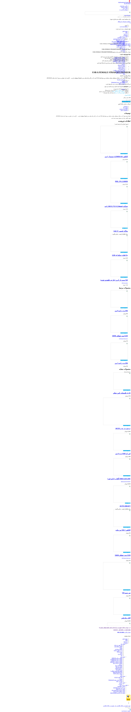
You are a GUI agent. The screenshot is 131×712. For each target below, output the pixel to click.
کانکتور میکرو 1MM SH (119, 57)
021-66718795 (127, 3)
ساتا (124, 74)
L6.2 (124, 49)
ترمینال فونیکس (121, 67)
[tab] (64, 106)
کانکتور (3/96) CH (118, 646)
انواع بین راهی (122, 83)
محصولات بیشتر (124, 110)
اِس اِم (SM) (122, 48)
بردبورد (123, 81)
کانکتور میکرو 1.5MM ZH (119, 60)
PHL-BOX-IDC (121, 65)
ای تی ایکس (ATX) (120, 46)
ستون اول (122, 644)
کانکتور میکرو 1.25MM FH (119, 58)
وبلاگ (126, 32)
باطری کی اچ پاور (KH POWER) (117, 44)
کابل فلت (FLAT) (121, 79)
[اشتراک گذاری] (128, 707)
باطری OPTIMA (121, 37)
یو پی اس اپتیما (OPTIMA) (119, 39)
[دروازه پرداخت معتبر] (128, 700)
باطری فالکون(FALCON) (119, 43)
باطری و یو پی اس (123, 685)
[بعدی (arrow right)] (128, 708)
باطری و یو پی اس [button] (123, 36)
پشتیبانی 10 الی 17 (123, 9)
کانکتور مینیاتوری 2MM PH (119, 61)
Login (125, 15)
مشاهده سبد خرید (124, 26)
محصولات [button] (125, 35)
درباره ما (126, 34)
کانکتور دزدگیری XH (120, 62)
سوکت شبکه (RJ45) (120, 72)
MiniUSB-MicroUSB (120, 71)
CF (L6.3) (123, 50)
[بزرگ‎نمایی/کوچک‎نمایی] (125, 707)
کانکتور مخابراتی (121, 45)
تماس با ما (125, 8)
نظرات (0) (125, 107)
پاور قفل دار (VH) (118, 645)
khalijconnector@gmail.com (124, 2)
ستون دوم (122, 656)
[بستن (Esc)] (129, 707)
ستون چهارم (122, 682)
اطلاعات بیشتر (125, 228)
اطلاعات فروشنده (124, 109)
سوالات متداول (124, 7)
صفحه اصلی (125, 31)
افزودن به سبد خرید (126, 101)
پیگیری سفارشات (124, 6)
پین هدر (120, 664)
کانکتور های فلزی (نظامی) (119, 70)
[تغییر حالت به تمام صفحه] (127, 707)
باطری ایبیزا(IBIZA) (120, 40)
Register (128, 15)
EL (124, 51)
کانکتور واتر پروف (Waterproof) (118, 82)
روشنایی (123, 89)
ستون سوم (122, 676)
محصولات (125, 642)
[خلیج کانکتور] (107, 14)
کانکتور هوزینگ (121, 66)
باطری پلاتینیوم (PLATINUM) (118, 41)
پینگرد (121, 648)
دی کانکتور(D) (122, 69)
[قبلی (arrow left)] (129, 708)
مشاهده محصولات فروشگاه (124, 21)
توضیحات (126, 106)
